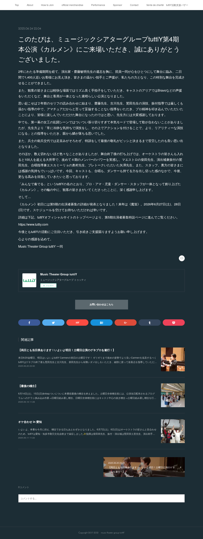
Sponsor (117, 5)
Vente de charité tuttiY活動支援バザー (167, 5)
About (30, 5)
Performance (98, 5)
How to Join (47, 5)
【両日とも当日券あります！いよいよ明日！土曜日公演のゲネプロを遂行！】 (66, 350)
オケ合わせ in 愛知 (30, 422)
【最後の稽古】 (28, 386)
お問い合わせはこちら (101, 304)
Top (17, 5)
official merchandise (72, 5)
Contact (134, 5)
